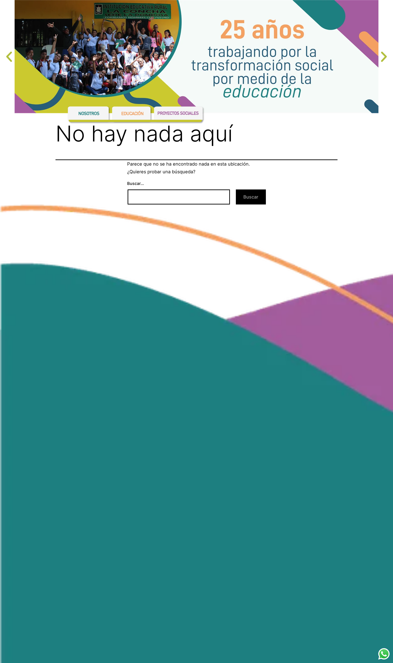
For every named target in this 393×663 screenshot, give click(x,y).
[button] (9, 57)
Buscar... (135, 183)
